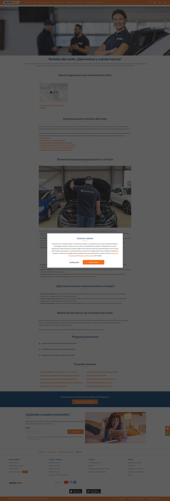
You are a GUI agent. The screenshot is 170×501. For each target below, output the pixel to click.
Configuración (74, 262)
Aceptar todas (93, 262)
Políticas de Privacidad (86, 256)
